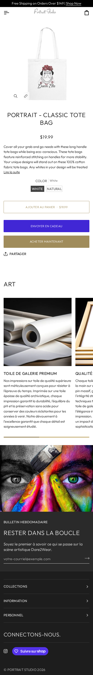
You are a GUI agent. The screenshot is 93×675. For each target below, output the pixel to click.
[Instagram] (6, 651)
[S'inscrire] (85, 558)
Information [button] (15, 601)
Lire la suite (12, 172)
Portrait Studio (22, 670)
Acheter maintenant (46, 241)
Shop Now (73, 3)
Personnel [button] (13, 615)
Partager (17, 254)
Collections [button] (15, 586)
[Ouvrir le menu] (10, 12)
